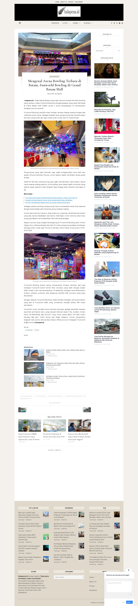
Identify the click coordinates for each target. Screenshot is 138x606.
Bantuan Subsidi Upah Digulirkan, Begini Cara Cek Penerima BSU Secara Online (29, 515)
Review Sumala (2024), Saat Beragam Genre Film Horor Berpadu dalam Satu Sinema (100, 515)
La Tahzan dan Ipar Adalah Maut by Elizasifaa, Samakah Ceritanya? (99, 526)
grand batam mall (26, 398)
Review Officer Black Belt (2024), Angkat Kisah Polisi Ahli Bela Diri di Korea (100, 548)
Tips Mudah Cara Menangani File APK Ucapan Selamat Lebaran (29, 548)
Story (65, 23)
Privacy (71, 2)
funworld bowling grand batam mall (75, 396)
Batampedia (54, 76)
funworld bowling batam (55, 396)
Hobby (75, 23)
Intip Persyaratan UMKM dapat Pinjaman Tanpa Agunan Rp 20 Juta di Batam (28, 436)
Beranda (55, 23)
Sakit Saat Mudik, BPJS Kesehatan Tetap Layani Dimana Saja (27, 537)
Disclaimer (79, 2)
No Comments (54, 403)
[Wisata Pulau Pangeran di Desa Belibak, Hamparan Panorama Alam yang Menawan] (22, 409)
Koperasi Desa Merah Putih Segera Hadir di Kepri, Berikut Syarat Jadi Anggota (79, 436)
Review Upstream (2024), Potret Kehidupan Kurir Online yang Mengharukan (101, 537)
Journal (87, 23)
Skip (123, 602)
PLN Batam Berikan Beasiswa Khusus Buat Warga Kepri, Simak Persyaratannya (65, 546)
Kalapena (59, 94)
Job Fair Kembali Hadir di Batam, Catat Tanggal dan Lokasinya (63, 557)
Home (57, 2)
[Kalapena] (69, 11)
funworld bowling (41, 396)
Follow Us (107, 34)
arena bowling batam (27, 396)
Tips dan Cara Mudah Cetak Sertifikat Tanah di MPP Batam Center (29, 526)
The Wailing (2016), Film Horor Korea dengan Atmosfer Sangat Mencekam (100, 559)
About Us (63, 2)
